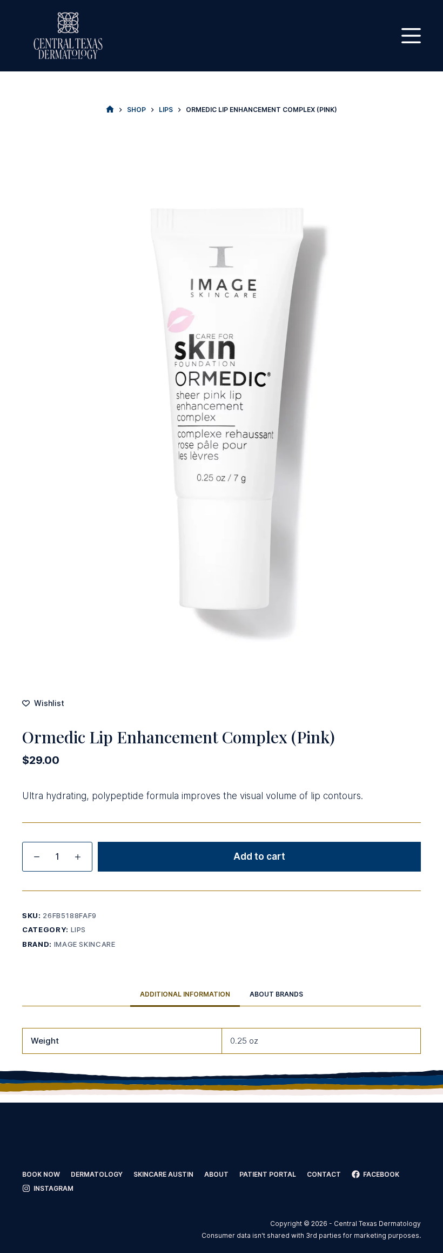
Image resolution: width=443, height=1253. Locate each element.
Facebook (381, 1174)
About (216, 1174)
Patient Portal (267, 1174)
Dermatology (97, 1174)
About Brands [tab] (276, 994)
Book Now (41, 1174)
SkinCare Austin (163, 1174)
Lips (78, 929)
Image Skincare (85, 944)
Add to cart (259, 856)
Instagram (53, 1188)
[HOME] (110, 109)
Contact (324, 1174)
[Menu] (411, 35)
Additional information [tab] (185, 994)
